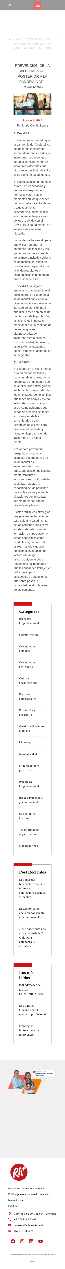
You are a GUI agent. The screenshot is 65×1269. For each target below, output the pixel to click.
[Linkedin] (31, 1241)
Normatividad (28, 754)
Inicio (11, 39)
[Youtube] (40, 1241)
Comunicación (28, 634)
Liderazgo (25, 742)
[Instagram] (22, 1241)
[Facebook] (12, 1241)
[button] (37, 5)
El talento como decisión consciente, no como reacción (32, 913)
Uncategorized (28, 845)
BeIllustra (32, 1261)
